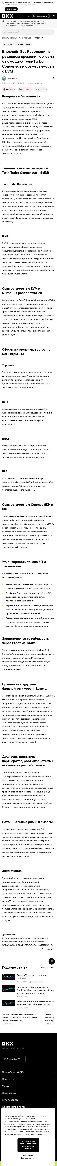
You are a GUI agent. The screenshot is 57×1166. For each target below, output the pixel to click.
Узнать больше (9, 38)
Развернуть (47, 949)
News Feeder (12, 78)
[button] (28, 16)
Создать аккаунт (40, 16)
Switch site (11, 9)
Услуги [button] (6, 1086)
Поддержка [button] (9, 1092)
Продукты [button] (8, 1079)
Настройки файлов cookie (28, 1157)
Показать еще (46, 967)
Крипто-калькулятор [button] (14, 1106)
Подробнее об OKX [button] (13, 1072)
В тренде (26, 38)
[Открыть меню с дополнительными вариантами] (53, 16)
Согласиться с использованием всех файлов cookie (28, 1145)
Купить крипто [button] (10, 1099)
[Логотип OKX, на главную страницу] (7, 16)
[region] (28, 1137)
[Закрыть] (51, 1112)
